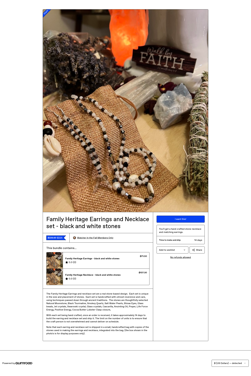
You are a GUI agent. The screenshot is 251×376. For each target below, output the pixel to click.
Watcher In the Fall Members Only (95, 237)
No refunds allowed (180, 257)
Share (199, 250)
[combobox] (172, 250)
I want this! (180, 219)
